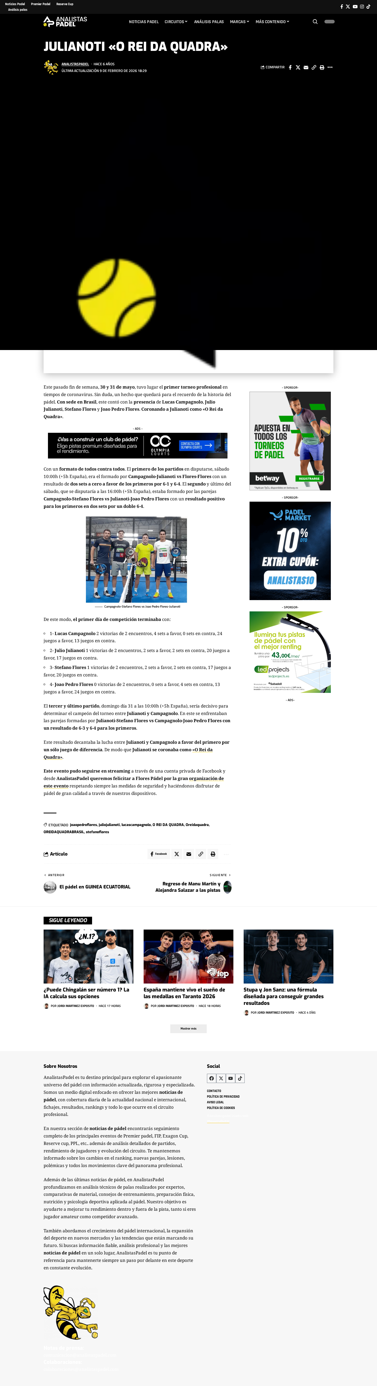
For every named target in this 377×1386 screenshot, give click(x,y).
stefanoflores (97, 832)
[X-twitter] (221, 1078)
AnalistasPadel (75, 64)
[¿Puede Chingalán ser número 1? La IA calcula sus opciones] (88, 957)
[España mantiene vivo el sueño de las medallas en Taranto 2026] (188, 957)
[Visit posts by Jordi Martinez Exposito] (46, 1006)
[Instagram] (362, 7)
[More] (329, 67)
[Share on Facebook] (290, 67)
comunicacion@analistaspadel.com (80, 1355)
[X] (347, 7)
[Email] (306, 67)
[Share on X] (298, 67)
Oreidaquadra (197, 824)
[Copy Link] (314, 67)
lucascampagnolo (136, 824)
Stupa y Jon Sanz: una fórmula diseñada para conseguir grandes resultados (284, 996)
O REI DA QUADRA (168, 824)
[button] (315, 21)
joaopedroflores (83, 824)
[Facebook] (341, 7)
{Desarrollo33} (218, 1121)
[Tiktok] (368, 7)
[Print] (321, 67)
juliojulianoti (109, 824)
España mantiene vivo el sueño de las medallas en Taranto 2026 (184, 993)
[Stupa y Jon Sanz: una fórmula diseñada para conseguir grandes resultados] (288, 957)
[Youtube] (230, 1078)
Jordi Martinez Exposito (75, 1005)
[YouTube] (355, 7)
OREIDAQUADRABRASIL (64, 832)
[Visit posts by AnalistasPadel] (51, 67)
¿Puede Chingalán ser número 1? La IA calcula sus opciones (86, 993)
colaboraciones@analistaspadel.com (81, 1369)
